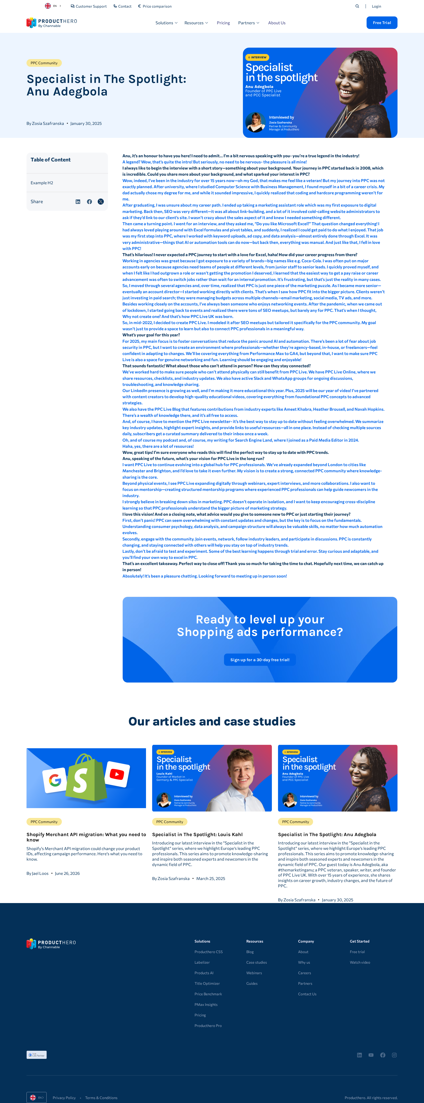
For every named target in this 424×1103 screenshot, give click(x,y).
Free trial (357, 951)
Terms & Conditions (101, 1097)
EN (55, 5)
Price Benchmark (208, 994)
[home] (51, 22)
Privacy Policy (64, 1097)
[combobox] (54, 6)
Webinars (254, 973)
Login (376, 6)
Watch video (360, 962)
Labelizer (202, 962)
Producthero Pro (208, 1025)
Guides (252, 983)
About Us (277, 22)
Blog (250, 951)
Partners (305, 983)
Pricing (223, 22)
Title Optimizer (207, 983)
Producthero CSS (209, 951)
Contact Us (307, 994)
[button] (167, 23)
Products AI (204, 973)
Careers (304, 973)
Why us (304, 962)
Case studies (256, 962)
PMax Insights (206, 1004)
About (303, 951)
